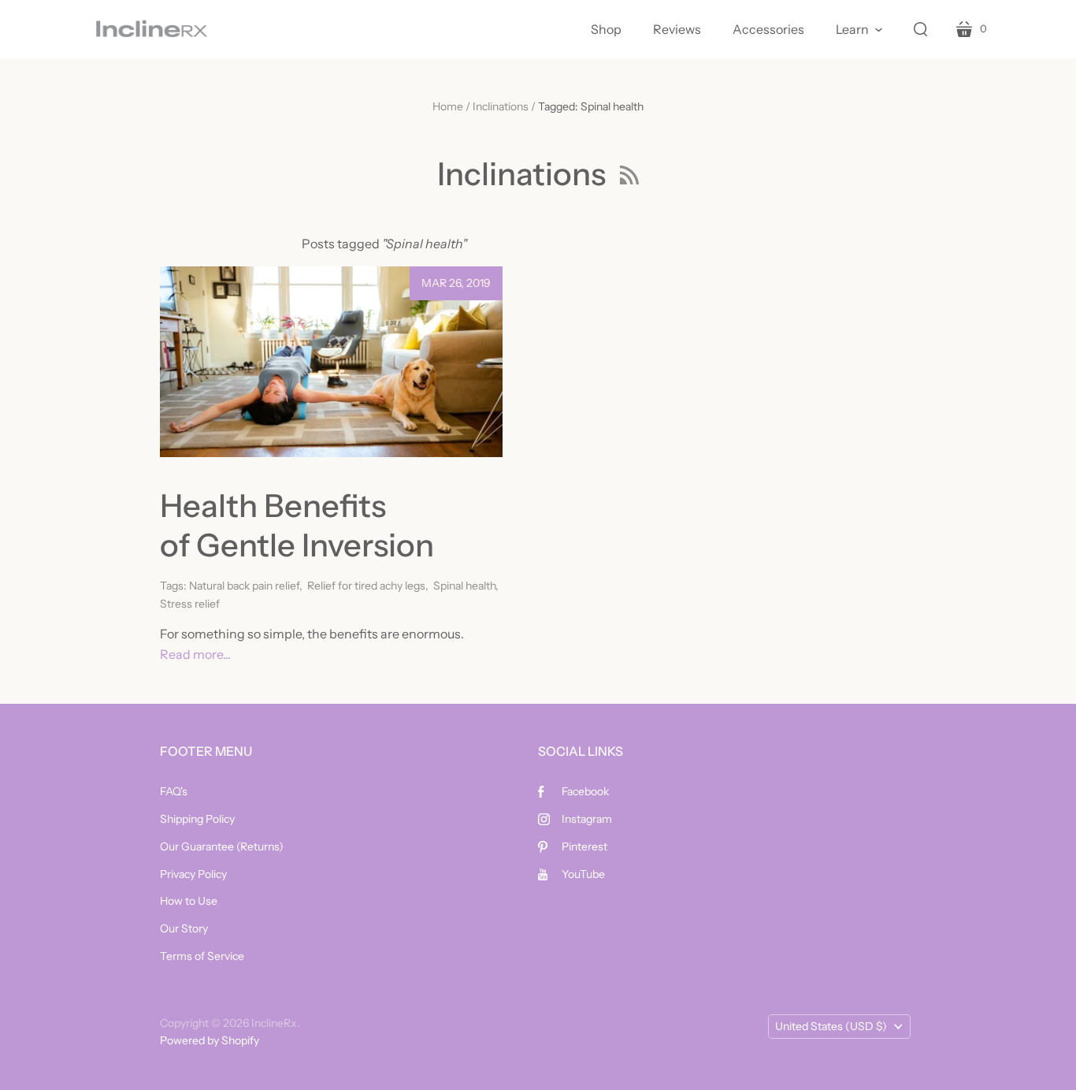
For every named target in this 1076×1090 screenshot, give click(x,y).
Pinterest (584, 846)
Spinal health (464, 585)
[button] (859, 29)
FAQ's (173, 791)
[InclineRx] (152, 29)
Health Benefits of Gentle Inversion (300, 525)
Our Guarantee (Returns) (222, 846)
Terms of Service (202, 956)
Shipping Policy (197, 819)
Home (447, 106)
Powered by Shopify (209, 1040)
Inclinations (501, 106)
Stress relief (190, 604)
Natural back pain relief (244, 585)
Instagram (587, 819)
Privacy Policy (193, 874)
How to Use (188, 901)
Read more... (195, 654)
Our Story (184, 928)
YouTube (583, 874)
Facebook (585, 791)
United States (831, 1026)
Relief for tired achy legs (366, 585)
